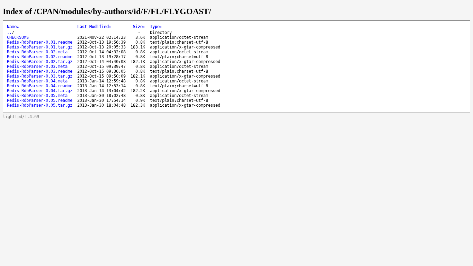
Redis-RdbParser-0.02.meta (37, 52)
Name (13, 26)
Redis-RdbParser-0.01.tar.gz (39, 47)
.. (9, 32)
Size (139, 26)
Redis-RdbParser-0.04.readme (39, 85)
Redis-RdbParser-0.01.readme (39, 42)
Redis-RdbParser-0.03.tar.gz (39, 76)
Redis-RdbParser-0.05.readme (39, 100)
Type (156, 26)
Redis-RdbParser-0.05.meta (37, 95)
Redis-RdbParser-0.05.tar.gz (39, 105)
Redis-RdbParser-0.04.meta (37, 81)
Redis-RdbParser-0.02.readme (39, 56)
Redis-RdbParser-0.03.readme (39, 71)
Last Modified (94, 26)
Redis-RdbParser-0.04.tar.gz (39, 90)
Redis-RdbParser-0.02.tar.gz (39, 61)
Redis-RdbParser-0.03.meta (37, 66)
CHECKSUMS (18, 37)
